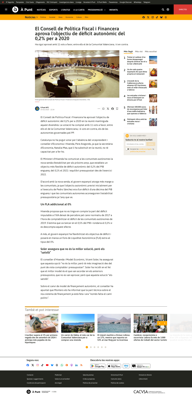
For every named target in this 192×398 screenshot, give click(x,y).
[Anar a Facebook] (28, 365)
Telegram (146, 2)
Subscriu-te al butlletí (62, 379)
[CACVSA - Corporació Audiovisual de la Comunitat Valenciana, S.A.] (149, 392)
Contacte (30, 375)
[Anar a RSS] (82, 365)
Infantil (113, 10)
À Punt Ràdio (102, 2)
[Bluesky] (161, 17)
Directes (183, 9)
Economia (69, 17)
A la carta (79, 10)
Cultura (79, 17)
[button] (87, 347)
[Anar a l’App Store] (114, 366)
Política (43, 17)
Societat (52, 17)
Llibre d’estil (143, 379)
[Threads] (166, 17)
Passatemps (113, 2)
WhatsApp (137, 2)
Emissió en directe (145, 375)
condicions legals (145, 149)
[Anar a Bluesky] (52, 365)
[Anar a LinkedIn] (76, 365)
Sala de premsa (88, 375)
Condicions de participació (36, 383)
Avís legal (58, 383)
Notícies (41, 10)
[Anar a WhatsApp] (62, 365)
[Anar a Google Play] (97, 366)
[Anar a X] (33, 365)
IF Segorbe (10, 2)
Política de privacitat (90, 383)
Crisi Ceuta (30, 2)
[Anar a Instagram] (38, 365)
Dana (60, 17)
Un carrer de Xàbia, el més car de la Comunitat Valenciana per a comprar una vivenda (78, 337)
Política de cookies (117, 383)
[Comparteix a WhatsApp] (103, 108)
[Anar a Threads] (57, 365)
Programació (95, 10)
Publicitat (58, 375)
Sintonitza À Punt (117, 375)
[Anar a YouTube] (47, 365)
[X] (148, 17)
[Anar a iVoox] (67, 365)
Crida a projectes (89, 379)
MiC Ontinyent (52, 2)
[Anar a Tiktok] (42, 365)
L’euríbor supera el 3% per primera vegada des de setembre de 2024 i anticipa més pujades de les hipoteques (41, 339)
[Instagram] (153, 17)
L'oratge (78, 2)
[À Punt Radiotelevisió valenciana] (38, 392)
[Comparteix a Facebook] (112, 108)
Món (86, 17)
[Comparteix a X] (108, 108)
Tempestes (20, 2)
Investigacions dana (66, 2)
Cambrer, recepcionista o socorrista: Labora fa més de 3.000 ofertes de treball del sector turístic (150, 337)
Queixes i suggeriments (35, 379)
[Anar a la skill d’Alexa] (126, 366)
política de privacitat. (138, 151)
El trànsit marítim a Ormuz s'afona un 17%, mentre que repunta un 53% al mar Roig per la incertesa (113, 337)
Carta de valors (116, 379)
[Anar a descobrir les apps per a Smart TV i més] (140, 366)
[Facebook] (143, 17)
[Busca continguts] (163, 9)
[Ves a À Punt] (22, 9)
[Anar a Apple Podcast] (72, 365)
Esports (53, 10)
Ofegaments (40, 2)
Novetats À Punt (89, 2)
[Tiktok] (157, 17)
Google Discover (126, 2)
